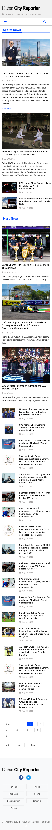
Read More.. (7, 108)
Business (13, 794)
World (37, 787)
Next (20, 745)
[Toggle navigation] (5, 21)
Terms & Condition (30, 822)
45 (7, 745)
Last (33, 745)
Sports (37, 794)
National (13, 787)
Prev (8, 724)
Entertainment (13, 801)
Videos (13, 808)
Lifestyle (37, 801)
